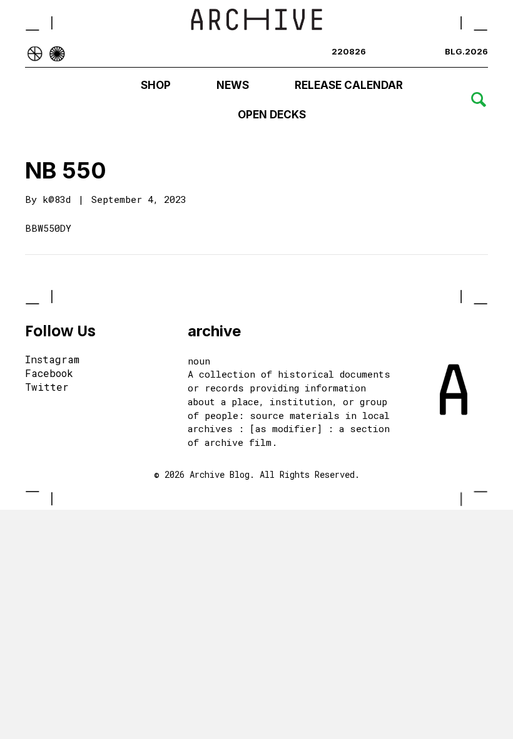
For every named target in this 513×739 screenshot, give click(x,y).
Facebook (49, 374)
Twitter (47, 387)
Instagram (52, 360)
